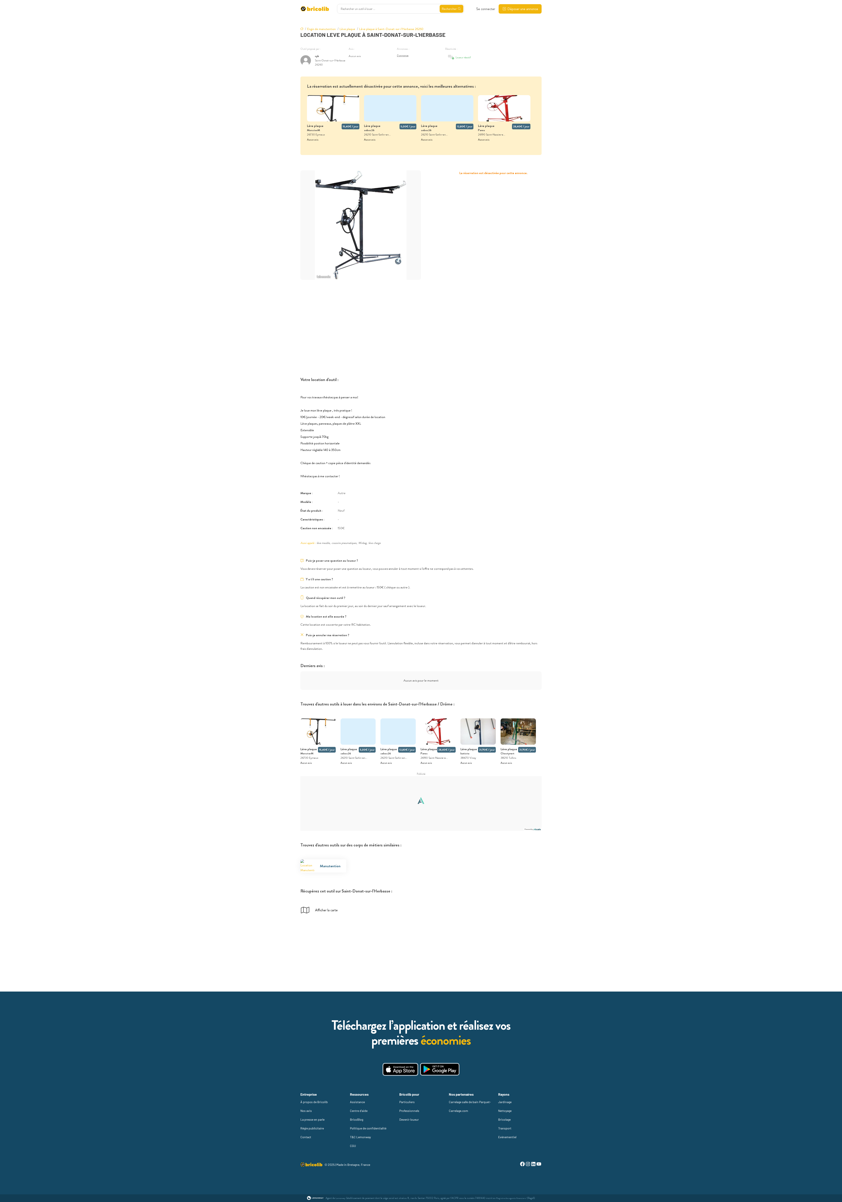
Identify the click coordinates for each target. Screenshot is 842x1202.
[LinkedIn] (533, 1164)
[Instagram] (528, 1164)
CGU (353, 1146)
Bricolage (504, 1119)
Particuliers (407, 1102)
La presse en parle (312, 1119)
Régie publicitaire (312, 1128)
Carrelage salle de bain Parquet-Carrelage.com (470, 1106)
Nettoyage (505, 1111)
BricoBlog (356, 1119)
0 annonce (403, 55)
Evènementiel (507, 1137)
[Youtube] (539, 1164)
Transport (504, 1128)
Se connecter (485, 8)
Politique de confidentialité (368, 1128)
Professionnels (409, 1111)
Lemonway (340, 1198)
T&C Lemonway (360, 1137)
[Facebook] (522, 1164)
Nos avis (306, 1111)
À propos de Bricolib (314, 1102)
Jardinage (505, 1102)
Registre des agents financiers (511, 1198)
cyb (317, 56)
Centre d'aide (358, 1111)
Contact (305, 1137)
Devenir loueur (409, 1119)
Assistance (357, 1102)
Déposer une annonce (522, 8)
